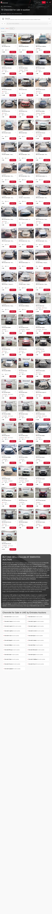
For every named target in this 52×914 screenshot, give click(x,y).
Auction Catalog (19, 13)
